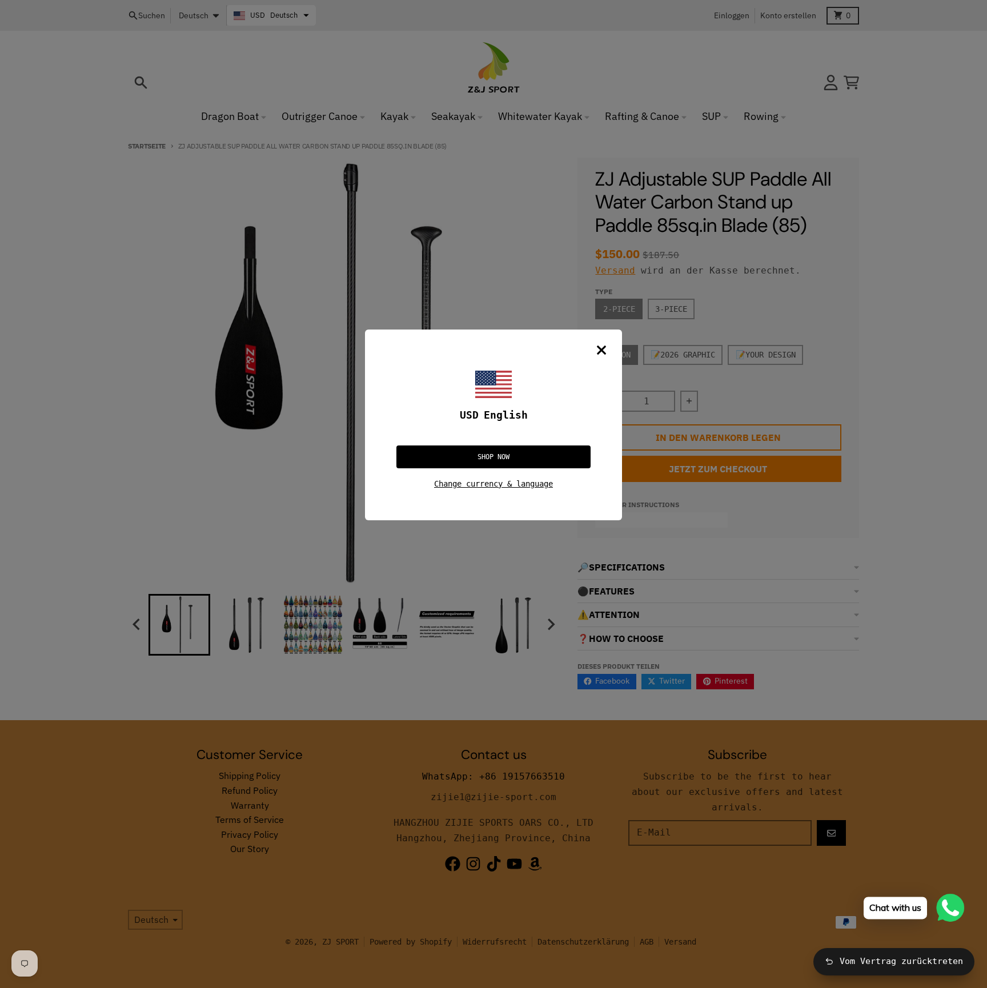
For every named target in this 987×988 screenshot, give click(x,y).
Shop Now (493, 457)
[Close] (601, 350)
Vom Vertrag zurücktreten (901, 961)
